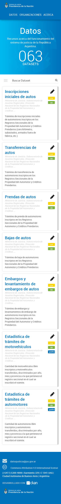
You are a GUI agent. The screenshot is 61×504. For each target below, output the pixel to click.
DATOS (13, 15)
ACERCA (48, 15)
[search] (56, 80)
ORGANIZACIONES (30, 15)
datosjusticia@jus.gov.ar (23, 461)
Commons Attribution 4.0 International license (34, 467)
